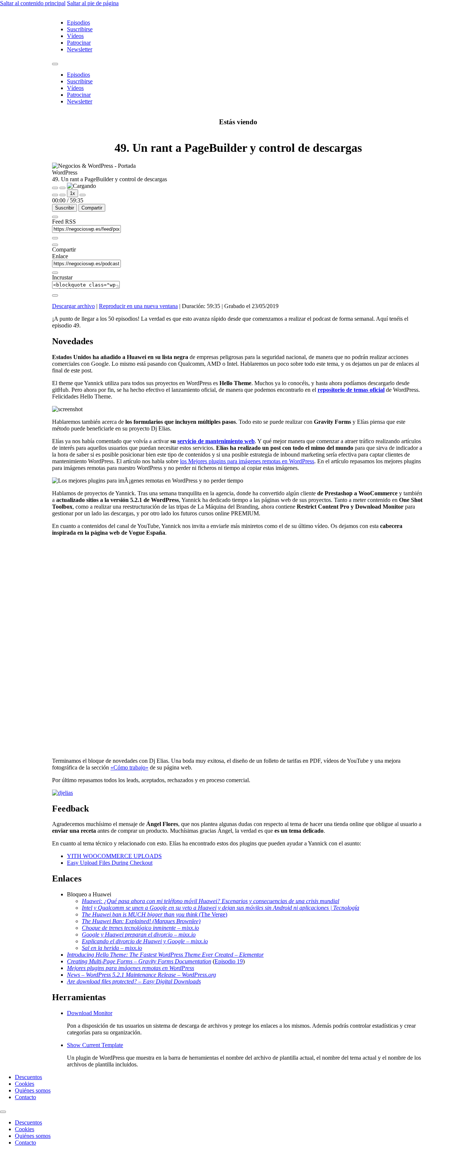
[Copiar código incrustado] (55, 295)
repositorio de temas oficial (351, 390)
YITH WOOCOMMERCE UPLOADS (114, 856)
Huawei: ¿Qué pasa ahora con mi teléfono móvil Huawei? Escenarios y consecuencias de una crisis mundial (210, 901)
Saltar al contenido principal (32, 3)
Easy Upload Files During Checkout (109, 863)
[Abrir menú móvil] (55, 64)
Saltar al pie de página (93, 3)
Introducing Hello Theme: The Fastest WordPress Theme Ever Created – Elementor (165, 954)
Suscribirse (80, 29)
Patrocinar (79, 42)
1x (72, 193)
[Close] (55, 217)
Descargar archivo (73, 306)
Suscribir (64, 208)
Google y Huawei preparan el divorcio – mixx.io (139, 934)
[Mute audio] (55, 195)
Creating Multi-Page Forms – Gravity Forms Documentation (139, 961)
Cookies (24, 1084)
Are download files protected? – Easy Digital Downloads (134, 981)
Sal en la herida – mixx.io (112, 948)
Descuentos (28, 1077)
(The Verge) (212, 914)
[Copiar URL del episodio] (55, 273)
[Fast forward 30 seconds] (83, 195)
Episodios (78, 22)
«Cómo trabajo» (129, 767)
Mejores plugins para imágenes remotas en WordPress (130, 968)
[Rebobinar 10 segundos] (62, 195)
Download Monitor (89, 1013)
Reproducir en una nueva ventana (138, 306)
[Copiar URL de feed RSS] (55, 238)
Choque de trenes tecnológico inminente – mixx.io (140, 928)
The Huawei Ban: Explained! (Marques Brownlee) (141, 921)
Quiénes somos (33, 1090)
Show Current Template (95, 1045)
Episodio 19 (229, 961)
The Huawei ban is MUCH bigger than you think (139, 914)
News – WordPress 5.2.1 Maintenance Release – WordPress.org (141, 975)
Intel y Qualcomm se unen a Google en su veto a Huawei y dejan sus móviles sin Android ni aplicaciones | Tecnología (220, 908)
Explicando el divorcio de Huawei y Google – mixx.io (145, 941)
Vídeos (75, 36)
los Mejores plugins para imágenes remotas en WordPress (247, 461)
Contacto (25, 1097)
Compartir (91, 208)
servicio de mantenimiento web (216, 441)
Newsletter (79, 49)
